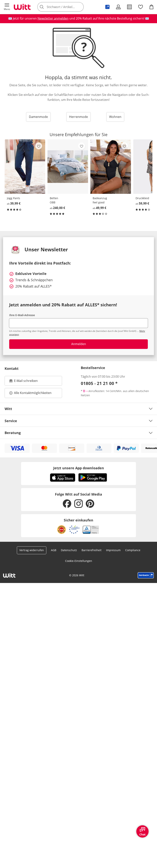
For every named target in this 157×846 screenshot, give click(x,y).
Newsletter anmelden (53, 18)
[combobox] (66, 7)
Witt (8, 408)
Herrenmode (78, 117)
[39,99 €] (25, 166)
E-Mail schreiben (23, 382)
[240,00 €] (67, 166)
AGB (53, 550)
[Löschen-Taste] (79, 6)
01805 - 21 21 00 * (99, 383)
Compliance (132, 550)
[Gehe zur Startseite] (22, 7)
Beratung (13, 432)
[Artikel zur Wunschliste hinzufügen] (38, 145)
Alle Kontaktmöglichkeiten (33, 393)
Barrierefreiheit (91, 550)
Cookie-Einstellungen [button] (78, 561)
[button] (7, 7)
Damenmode (38, 117)
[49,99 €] (110, 166)
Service (11, 420)
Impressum (113, 550)
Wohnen (115, 117)
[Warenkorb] (151, 7)
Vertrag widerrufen (31, 550)
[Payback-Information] (146, 575)
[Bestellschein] (129, 7)
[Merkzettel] (140, 7)
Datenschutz (69, 550)
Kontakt (12, 368)
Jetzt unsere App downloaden (78, 468)
